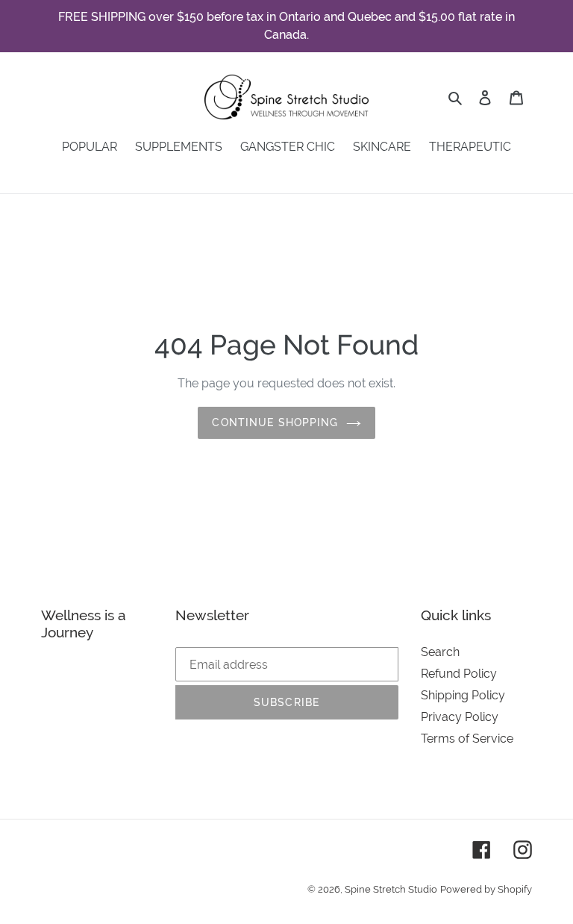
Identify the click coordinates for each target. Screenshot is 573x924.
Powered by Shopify (486, 889)
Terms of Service (467, 738)
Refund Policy (459, 674)
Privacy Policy (459, 717)
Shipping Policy (463, 695)
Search (440, 652)
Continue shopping (275, 422)
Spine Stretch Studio (391, 889)
